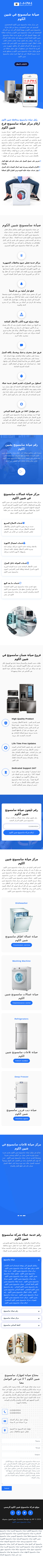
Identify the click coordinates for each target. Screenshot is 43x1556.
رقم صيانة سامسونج (11, 1311)
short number (22, 1061)
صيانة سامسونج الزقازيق (8, 1533)
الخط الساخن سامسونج (12, 1325)
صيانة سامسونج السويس (19, 1536)
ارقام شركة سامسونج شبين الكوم (21, 832)
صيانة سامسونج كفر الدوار (19, 1544)
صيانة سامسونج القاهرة (34, 1531)
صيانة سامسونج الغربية (11, 1547)
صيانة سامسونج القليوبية (8, 1539)
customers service (22, 945)
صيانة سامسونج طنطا (35, 1536)
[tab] (21, 1259)
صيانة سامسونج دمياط (23, 1549)
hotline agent (22, 1118)
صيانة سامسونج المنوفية (12, 1541)
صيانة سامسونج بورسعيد (29, 1541)
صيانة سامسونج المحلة (7, 1555)
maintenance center (22, 1003)
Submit (6, 1488)
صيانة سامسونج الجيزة (27, 1547)
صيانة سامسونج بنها (17, 1552)
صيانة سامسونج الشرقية (25, 1539)
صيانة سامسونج (9, 1259)
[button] (24, 1215)
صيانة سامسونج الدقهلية (32, 1552)
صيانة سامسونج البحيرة (18, 1531)
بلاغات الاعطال (20, 64)
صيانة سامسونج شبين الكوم (21, 1522)
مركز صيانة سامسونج (11, 1318)
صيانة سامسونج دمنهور (7, 1549)
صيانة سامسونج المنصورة (25, 1533)
